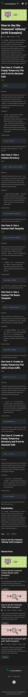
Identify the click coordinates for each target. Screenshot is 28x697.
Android (20, 610)
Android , (20, 644)
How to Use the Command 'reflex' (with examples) (11, 606)
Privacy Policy (16, 676)
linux (8, 534)
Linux (5, 37)
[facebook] (14, 682)
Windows (6, 578)
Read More (5, 589)
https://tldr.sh (18, 694)
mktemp (14, 534)
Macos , (9, 610)
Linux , (5, 610)
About (9, 676)
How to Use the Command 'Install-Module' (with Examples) (11, 572)
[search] (18, 4)
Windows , (14, 610)
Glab (24, 644)
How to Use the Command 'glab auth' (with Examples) (13, 640)
